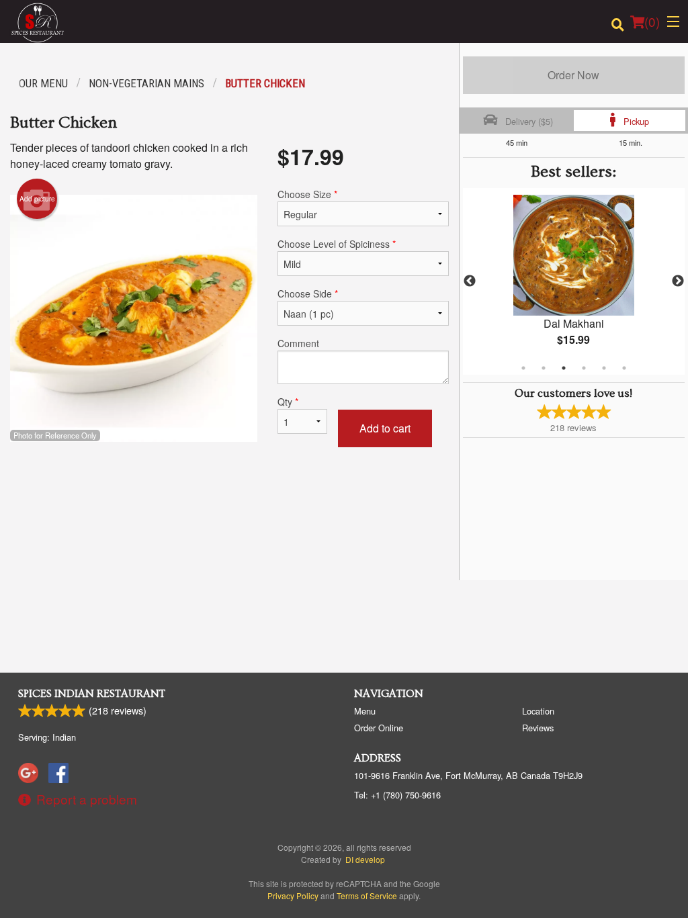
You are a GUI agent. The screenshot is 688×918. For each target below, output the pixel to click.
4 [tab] (584, 368)
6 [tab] (624, 368)
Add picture (37, 198)
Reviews (538, 727)
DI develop (365, 859)
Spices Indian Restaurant (91, 694)
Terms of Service (367, 895)
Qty (287, 401)
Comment (298, 343)
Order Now (573, 75)
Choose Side (307, 293)
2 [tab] (543, 368)
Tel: (397, 794)
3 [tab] (563, 368)
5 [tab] (604, 368)
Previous (469, 281)
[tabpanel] (573, 281)
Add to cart (385, 428)
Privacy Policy (292, 895)
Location (538, 710)
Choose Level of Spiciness (336, 243)
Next (678, 281)
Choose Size (307, 194)
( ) (652, 21)
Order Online (378, 727)
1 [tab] (523, 368)
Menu (365, 710)
